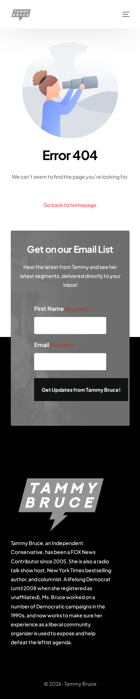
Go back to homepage (70, 205)
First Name (61, 309)
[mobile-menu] (122, 14)
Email (53, 345)
